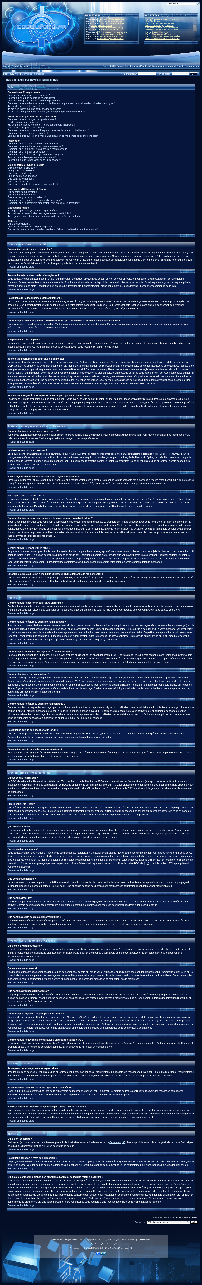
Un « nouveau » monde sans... (112, 32)
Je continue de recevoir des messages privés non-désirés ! (39, 213)
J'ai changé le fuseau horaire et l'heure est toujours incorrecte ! (41, 125)
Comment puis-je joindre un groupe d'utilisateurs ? (35, 200)
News (105, 66)
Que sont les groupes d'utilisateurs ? (27, 197)
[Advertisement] (101, 1269)
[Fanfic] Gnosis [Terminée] (156, 32)
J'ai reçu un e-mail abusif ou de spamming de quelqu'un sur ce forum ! (45, 216)
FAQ (112, 66)
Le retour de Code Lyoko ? (110, 34)
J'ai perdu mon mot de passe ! (24, 106)
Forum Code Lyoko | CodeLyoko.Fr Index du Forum (31, 80)
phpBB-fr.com (145, 1239)
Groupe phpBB (117, 1142)
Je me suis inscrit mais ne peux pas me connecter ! (35, 109)
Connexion (27, 74)
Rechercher (122, 66)
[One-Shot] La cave (154, 21)
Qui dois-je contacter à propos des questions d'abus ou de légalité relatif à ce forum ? (53, 229)
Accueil (6, 66)
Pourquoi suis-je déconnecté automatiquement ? (34, 100)
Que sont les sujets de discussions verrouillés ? (33, 184)
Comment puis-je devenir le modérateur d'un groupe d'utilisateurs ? (44, 203)
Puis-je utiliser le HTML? (21, 170)
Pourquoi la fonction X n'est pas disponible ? (31, 226)
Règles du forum (20, 66)
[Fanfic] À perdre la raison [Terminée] (161, 19)
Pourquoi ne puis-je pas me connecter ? (29, 95)
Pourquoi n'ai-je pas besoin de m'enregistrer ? (32, 98)
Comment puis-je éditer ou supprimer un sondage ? (35, 154)
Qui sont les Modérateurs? (22, 194)
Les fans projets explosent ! (111, 38)
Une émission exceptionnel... (111, 21)
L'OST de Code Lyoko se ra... (112, 23)
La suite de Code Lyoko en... (111, 19)
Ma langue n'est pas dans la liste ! (26, 127)
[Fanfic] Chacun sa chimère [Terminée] (162, 36)
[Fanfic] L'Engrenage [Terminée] (159, 25)
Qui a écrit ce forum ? (19, 223)
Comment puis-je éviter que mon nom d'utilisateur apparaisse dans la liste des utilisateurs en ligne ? (61, 103)
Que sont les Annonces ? (21, 178)
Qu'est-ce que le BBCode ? (22, 167)
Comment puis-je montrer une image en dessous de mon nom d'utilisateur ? (48, 130)
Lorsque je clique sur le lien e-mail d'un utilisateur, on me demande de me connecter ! (53, 136)
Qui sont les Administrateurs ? (23, 192)
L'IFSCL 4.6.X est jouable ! (105, 30)
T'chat (180, 66)
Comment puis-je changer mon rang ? (28, 133)
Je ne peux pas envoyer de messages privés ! (32, 210)
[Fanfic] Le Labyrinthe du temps (159, 23)
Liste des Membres (140, 66)
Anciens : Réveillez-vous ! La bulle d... (162, 38)
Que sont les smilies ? (19, 173)
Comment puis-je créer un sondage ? (28, 151)
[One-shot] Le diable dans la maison (161, 28)
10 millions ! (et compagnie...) (109, 28)
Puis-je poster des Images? (22, 176)
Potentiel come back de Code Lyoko (161, 30)
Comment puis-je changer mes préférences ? (32, 119)
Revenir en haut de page (21, 266)
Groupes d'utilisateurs (163, 66)
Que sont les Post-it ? (19, 181)
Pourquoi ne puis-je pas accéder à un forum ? (32, 157)
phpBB (64, 1239)
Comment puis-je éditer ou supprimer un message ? (35, 146)
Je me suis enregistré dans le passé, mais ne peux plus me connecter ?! (46, 111)
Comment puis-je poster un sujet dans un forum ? (34, 143)
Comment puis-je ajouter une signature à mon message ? (38, 149)
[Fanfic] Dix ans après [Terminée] (160, 34)
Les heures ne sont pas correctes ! (26, 122)
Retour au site (192, 66)
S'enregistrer (40, 74)
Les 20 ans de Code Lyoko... (111, 36)
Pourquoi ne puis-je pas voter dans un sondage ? (34, 160)
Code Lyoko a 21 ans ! (101, 25)
